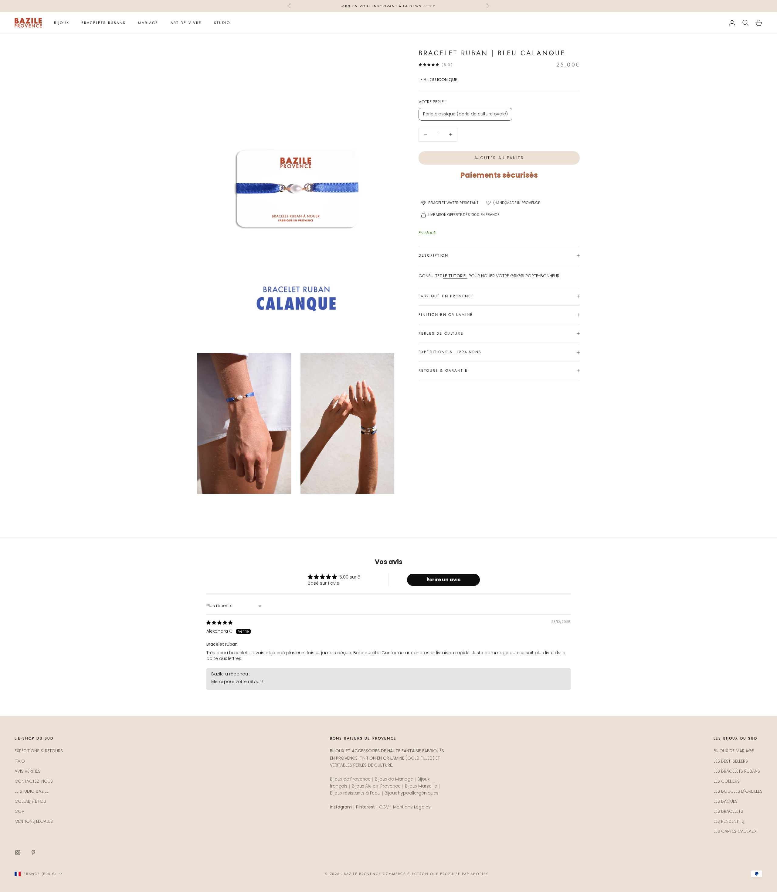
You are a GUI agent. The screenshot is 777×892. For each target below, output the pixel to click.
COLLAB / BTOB (30, 801)
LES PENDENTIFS (729, 821)
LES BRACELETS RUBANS (737, 771)
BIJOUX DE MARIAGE (734, 751)
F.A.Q (20, 761)
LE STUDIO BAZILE (32, 791)
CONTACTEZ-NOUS (34, 781)
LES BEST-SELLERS (731, 761)
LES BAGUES (726, 801)
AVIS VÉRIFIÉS (27, 771)
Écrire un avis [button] (443, 579)
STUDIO (222, 23)
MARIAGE (148, 23)
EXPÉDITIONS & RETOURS (39, 751)
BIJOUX (61, 23)
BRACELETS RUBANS (103, 23)
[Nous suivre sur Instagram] (18, 852)
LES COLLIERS (727, 781)
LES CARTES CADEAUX (735, 831)
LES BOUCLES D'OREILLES (738, 791)
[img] (219, 623)
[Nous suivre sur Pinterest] (33, 852)
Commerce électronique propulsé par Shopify (435, 873)
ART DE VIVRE (186, 23)
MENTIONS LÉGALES (34, 821)
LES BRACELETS (728, 811)
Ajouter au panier (499, 158)
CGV (19, 811)
